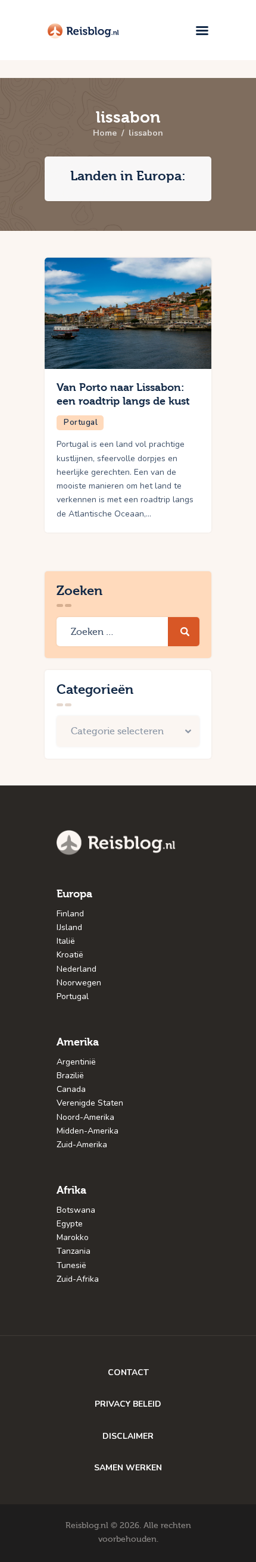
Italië (66, 941)
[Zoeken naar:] (128, 632)
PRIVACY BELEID (128, 1404)
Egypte (70, 1223)
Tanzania (73, 1251)
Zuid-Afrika (78, 1279)
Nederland (76, 969)
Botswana (76, 1210)
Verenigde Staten (90, 1103)
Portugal (81, 422)
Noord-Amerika (85, 1117)
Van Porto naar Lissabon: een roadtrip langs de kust (123, 394)
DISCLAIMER (128, 1436)
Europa (74, 894)
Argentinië (76, 1062)
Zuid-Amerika (82, 1144)
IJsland (69, 927)
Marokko (73, 1237)
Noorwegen (79, 982)
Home (105, 133)
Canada (71, 1089)
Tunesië (71, 1265)
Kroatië (70, 954)
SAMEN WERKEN (128, 1467)
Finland (70, 913)
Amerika (78, 1042)
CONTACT (128, 1372)
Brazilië (70, 1075)
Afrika (71, 1190)
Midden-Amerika (87, 1131)
